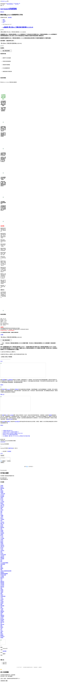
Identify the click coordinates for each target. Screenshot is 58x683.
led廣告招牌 (2, 596)
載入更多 (2, 455)
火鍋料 (1, 516)
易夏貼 (1, 497)
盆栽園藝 (2, 558)
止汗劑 (1, 500)
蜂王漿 (1, 547)
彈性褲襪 (2, 605)
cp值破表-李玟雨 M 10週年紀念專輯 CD (11, 431)
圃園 (1, 632)
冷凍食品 (2, 519)
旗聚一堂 (2, 505)
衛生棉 (3, 421)
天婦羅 (1, 334)
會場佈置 (2, 584)
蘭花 (1, 561)
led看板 (2, 601)
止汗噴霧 (2, 501)
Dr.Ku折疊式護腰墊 (4, 562)
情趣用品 (2, 611)
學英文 (1, 425)
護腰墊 (1, 568)
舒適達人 (8, 421)
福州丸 (1, 518)
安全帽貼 (2, 496)
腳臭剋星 (11, 379)
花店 (1, 580)
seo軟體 (2, 576)
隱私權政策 (35, 667)
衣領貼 (1, 485)
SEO (1, 578)
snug (1, 361)
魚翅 (1, 520)
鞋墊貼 (1, 503)
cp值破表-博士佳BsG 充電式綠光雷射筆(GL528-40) (18, 27)
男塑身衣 (16, 389)
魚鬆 (1, 394)
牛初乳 (1, 549)
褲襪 (1, 604)
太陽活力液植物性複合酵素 (5, 570)
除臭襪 (3, 379)
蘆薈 (1, 625)
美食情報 (10, 17)
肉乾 (1, 512)
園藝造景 (2, 557)
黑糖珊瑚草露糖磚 (4, 573)
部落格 (4, 21)
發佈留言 (2, 462)
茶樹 (1, 628)
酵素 (1, 551)
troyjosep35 (2, 441)
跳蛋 (1, 613)
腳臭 (1, 489)
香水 (1, 629)
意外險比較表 (3, 554)
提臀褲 (1, 637)
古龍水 (1, 631)
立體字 (1, 592)
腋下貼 (1, 499)
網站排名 (2, 577)
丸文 (3, 394)
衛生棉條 (2, 619)
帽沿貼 (1, 486)
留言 (12, 448)
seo (1, 623)
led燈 (1, 597)
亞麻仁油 (2, 546)
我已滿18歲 (3, 680)
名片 (4, 22)
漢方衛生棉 (17, 421)
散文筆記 (9, 451)
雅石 (1, 560)
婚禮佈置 (2, 582)
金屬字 (1, 594)
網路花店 (2, 581)
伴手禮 (11, 419)
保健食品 (2, 545)
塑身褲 (1, 635)
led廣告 (2, 599)
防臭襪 (1, 492)
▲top (1, 453)
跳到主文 (2, 11)
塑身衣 (1, 384)
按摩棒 (1, 612)
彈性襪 (1, 603)
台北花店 (2, 585)
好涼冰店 (2, 495)
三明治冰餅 (2, 493)
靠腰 (1, 565)
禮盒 (8, 419)
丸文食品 (11, 415)
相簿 (4, 19)
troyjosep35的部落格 (8, 9)
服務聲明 (40, 667)
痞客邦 (9, 448)
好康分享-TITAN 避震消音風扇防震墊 (10, 434)
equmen (8, 389)
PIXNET (20, 667)
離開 (6, 680)
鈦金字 (1, 600)
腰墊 (1, 566)
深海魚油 (2, 550)
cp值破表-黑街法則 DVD (8, 430)
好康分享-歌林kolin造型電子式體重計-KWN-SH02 (13, 433)
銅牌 (1, 593)
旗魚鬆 (50, 415)
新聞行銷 (2, 624)
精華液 (1, 627)
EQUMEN (2, 636)
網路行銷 (2, 622)
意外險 (1, 553)
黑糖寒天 (2, 572)
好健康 (1, 543)
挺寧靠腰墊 (2, 564)
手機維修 (2, 616)
